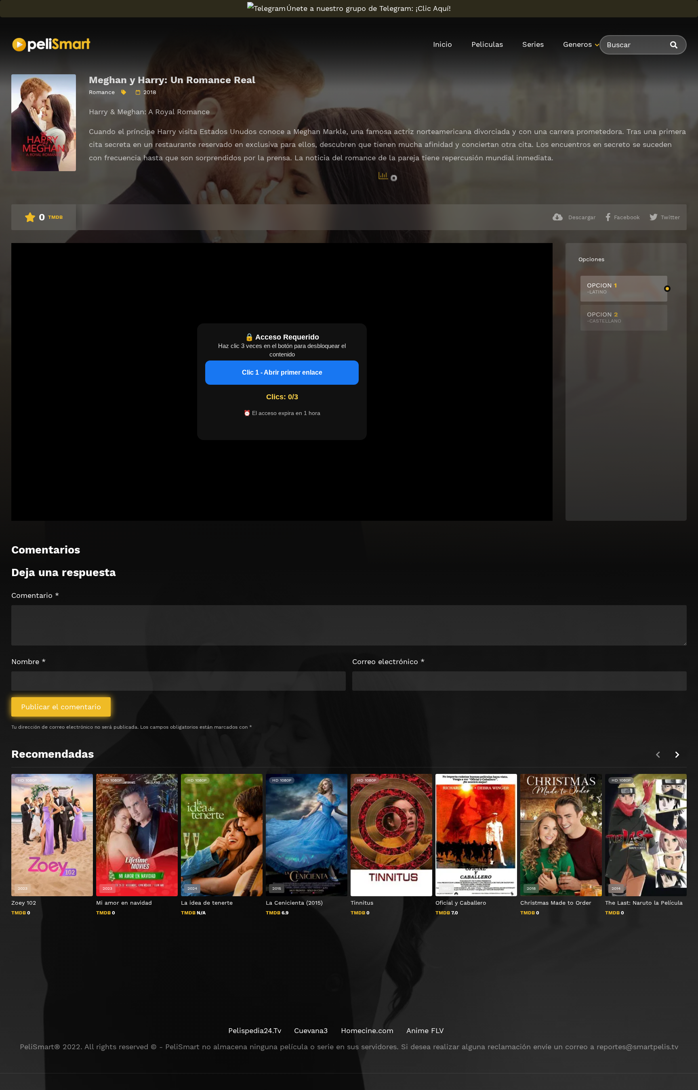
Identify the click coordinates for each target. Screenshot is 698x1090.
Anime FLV (425, 1030)
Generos (577, 44)
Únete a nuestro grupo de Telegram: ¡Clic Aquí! (368, 8)
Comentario (35, 595)
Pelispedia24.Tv (254, 1030)
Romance (102, 92)
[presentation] (677, 755)
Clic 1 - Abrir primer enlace (282, 372)
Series (533, 44)
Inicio (442, 44)
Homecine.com (367, 1030)
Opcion (602, 288)
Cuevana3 (311, 1030)
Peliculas (487, 44)
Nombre (28, 661)
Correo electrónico (388, 661)
